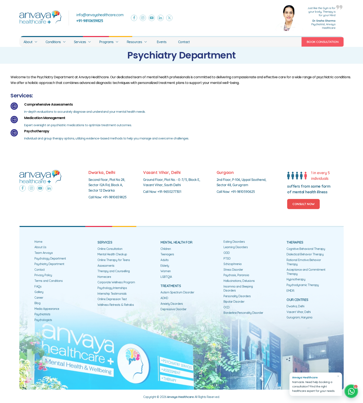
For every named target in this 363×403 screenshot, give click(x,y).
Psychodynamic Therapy (303, 285)
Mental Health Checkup (112, 254)
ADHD (164, 298)
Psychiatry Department (49, 264)
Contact (184, 42)
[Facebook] (134, 18)
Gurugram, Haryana (299, 317)
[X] (169, 18)
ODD (227, 253)
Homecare (104, 277)
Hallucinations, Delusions (239, 281)
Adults (164, 260)
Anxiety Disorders (171, 304)
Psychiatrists (42, 314)
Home (38, 242)
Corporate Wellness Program (116, 282)
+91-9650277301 (169, 192)
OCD (227, 307)
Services (80, 42)
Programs (106, 42)
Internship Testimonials (112, 294)
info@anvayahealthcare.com (100, 14)
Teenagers (167, 254)
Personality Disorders (237, 296)
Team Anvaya (43, 253)
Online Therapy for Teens (113, 260)
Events (162, 42)
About (28, 42)
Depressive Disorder (173, 309)
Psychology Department (50, 258)
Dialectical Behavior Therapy (305, 254)
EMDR (290, 291)
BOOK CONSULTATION (323, 42)
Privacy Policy (43, 275)
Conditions (53, 42)
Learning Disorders (236, 247)
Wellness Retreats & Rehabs (115, 305)
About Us (40, 247)
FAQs (37, 286)
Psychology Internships (112, 288)
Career (38, 298)
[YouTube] (152, 18)
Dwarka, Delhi (295, 306)
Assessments (105, 266)
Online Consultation (109, 249)
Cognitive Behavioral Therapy (306, 249)
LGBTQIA (166, 277)
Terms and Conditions (48, 281)
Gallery (38, 292)
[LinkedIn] (160, 18)
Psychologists (43, 320)
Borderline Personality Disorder (243, 313)
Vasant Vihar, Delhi (299, 312)
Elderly (164, 266)
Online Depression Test (112, 299)
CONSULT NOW (303, 204)
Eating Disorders (234, 242)
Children (165, 249)
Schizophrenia (233, 264)
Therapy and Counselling (113, 271)
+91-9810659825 (115, 197)
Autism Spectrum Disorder (177, 292)
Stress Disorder (233, 270)
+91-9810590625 (243, 192)
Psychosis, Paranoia (236, 275)
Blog (37, 303)
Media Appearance (46, 309)
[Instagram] (143, 18)
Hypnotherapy (296, 279)
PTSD (227, 258)
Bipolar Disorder (234, 302)
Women (165, 271)
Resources (134, 42)
